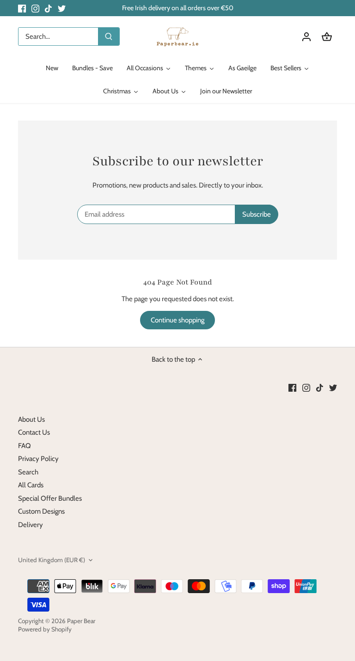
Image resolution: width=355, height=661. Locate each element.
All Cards (30, 485)
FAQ (24, 446)
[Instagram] (35, 8)
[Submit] (108, 36)
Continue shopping (177, 320)
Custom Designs (41, 511)
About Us (31, 419)
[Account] (306, 36)
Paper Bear (81, 621)
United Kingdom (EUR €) (51, 560)
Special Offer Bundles (50, 498)
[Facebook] (22, 8)
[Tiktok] (48, 8)
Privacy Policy (38, 459)
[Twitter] (62, 8)
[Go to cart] (326, 36)
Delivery (30, 525)
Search (28, 472)
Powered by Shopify (45, 629)
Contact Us (34, 432)
